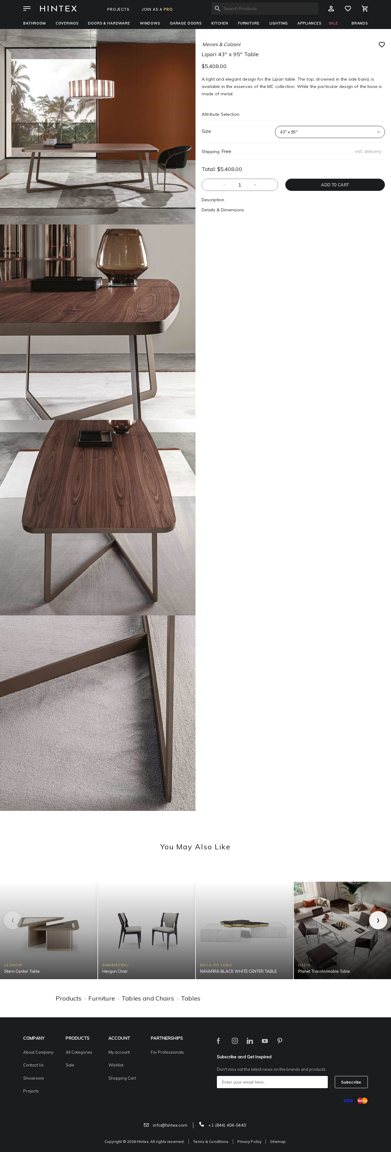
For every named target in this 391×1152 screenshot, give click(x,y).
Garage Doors (186, 23)
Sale (70, 1065)
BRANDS (360, 23)
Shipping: (211, 151)
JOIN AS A (157, 9)
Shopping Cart (122, 1078)
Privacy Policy (249, 1141)
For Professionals (167, 1052)
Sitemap (278, 1141)
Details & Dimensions (223, 210)
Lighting (278, 23)
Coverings (67, 23)
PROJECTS (118, 9)
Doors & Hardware (109, 23)
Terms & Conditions (210, 1141)
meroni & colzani (221, 44)
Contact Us (33, 1065)
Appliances (309, 23)
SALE (333, 23)
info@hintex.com (169, 1125)
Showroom (33, 1078)
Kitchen (219, 23)
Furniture (249, 23)
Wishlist (115, 1065)
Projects (31, 1090)
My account (119, 1052)
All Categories (79, 1052)
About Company (38, 1052)
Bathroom (34, 23)
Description (213, 199)
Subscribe (351, 1082)
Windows (150, 23)
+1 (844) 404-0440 (226, 1125)
